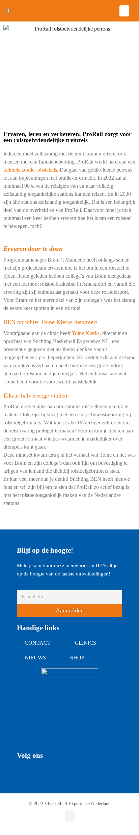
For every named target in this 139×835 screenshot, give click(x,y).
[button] (124, 10)
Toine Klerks (86, 333)
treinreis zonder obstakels (30, 170)
